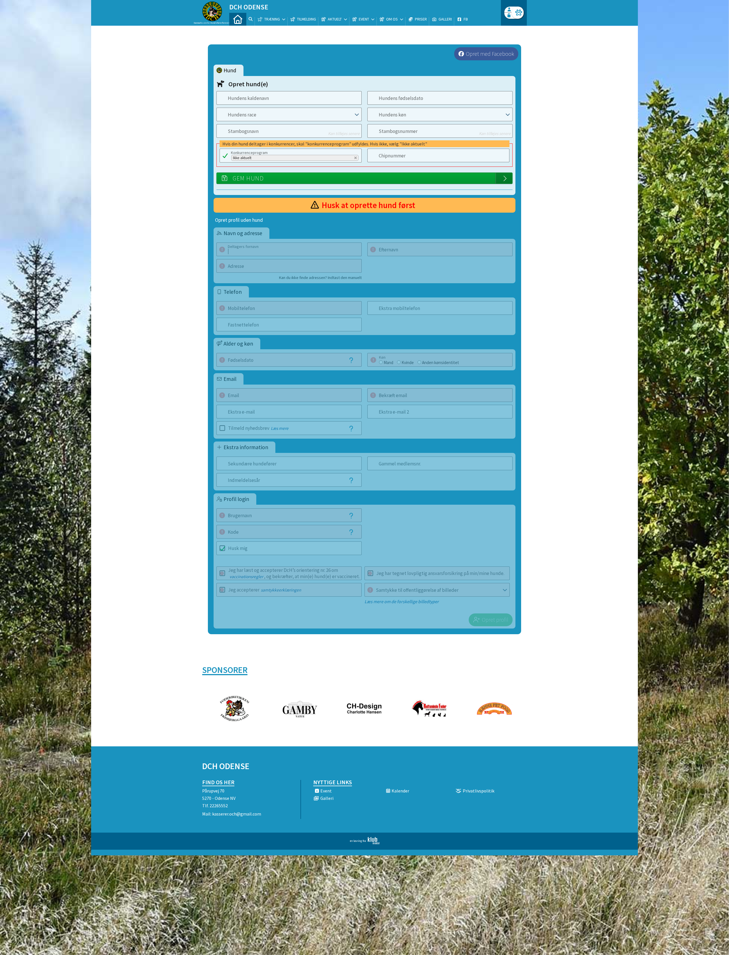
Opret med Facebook (490, 53)
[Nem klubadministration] (364, 842)
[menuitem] (237, 19)
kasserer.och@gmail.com (236, 814)
